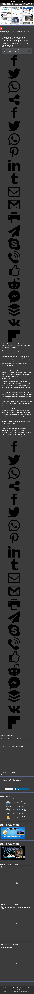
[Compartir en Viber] (14, 263)
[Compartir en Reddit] (14, 289)
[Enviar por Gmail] (14, 210)
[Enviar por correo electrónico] (14, 197)
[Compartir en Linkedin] (14, 171)
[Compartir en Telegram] (14, 237)
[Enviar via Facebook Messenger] (14, 302)
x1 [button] (29, 51)
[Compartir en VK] (14, 328)
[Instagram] (14, 990)
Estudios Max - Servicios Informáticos (22, 987)
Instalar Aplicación (17, 1)
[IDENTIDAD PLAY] (17, 4)
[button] (32, 15)
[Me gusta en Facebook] (14, 276)
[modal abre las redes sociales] (14, 105)
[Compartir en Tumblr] (14, 184)
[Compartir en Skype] (14, 250)
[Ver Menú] (2, 7)
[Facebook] (12, 990)
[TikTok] (16, 990)
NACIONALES (8, 31)
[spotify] (19, 990)
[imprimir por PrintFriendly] (14, 223)
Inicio (2, 31)
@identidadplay (4, 774)
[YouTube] (17, 990)
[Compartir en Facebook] (14, 66)
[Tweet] (14, 79)
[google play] (21, 990)
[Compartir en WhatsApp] (14, 92)
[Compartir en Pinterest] (14, 158)
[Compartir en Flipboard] (14, 342)
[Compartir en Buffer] (14, 315)
